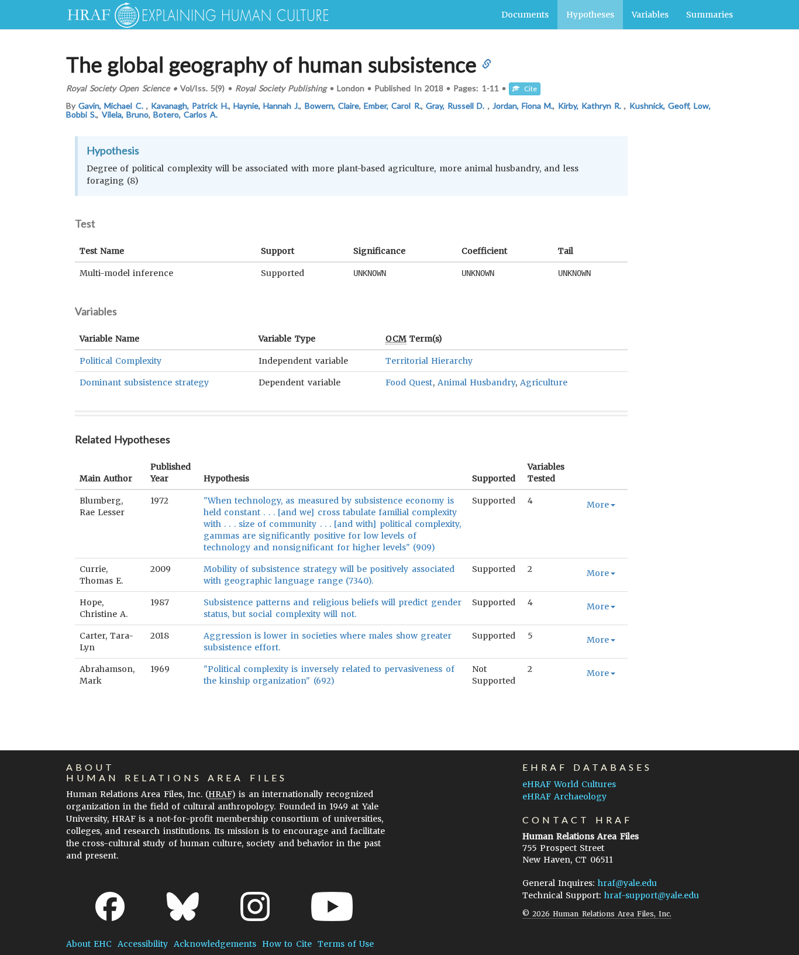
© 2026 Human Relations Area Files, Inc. (596, 913)
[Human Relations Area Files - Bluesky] (182, 906)
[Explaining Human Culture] (193, 14)
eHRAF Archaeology (564, 796)
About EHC (89, 944)
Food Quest (408, 382)
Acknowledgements (215, 944)
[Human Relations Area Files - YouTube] (332, 906)
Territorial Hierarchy (429, 361)
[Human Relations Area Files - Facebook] (110, 906)
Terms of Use (346, 944)
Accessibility (143, 944)
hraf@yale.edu (627, 883)
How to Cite (286, 944)
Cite (528, 88)
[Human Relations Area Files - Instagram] (255, 906)
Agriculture (543, 382)
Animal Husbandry (476, 382)
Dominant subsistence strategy (144, 382)
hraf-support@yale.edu (651, 895)
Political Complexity (120, 361)
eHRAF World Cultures (569, 784)
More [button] (598, 504)
